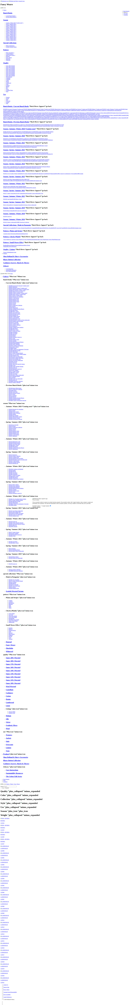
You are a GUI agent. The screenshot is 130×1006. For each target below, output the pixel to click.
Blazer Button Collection (12, 259)
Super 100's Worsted (10, 75)
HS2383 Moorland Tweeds (24, 116)
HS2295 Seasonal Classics (51, 124)
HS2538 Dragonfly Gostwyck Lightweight (12, 154)
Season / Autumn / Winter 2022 (14, 183)
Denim (7, 81)
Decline (38, 507)
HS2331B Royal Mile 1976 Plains (102, 116)
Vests (7, 103)
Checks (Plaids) (10, 54)
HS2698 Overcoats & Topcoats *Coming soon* (13, 109)
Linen (7, 84)
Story (4, 780)
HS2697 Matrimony (28, 109)
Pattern (6, 50)
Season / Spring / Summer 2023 (14, 176)
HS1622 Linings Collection (93, 119)
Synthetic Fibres (9, 90)
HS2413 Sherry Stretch (112, 115)
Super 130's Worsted (10, 72)
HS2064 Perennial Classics (40, 126)
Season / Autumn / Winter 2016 (14, 219)
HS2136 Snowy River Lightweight (25, 119)
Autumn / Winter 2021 (11, 35)
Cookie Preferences (7, 997)
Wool (7, 91)
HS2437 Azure (34, 115)
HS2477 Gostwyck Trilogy (77, 114)
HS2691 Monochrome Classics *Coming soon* (61, 109)
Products (5, 253)
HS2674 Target (21, 131)
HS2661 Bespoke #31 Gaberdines (34, 110)
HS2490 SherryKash (56, 114)
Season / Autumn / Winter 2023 (14, 171)
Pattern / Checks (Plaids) (12, 237)
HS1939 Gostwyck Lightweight (58, 119)
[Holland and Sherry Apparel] (17, 1)
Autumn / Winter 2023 (11, 30)
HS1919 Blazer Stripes (8, 210)
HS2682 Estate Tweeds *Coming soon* (17, 294)
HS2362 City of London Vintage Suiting (62, 116)
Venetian (14, 246)
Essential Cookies (36, 505)
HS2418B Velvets (33, 124)
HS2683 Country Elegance (40, 131)
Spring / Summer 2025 (11, 26)
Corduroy (9, 233)
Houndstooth (32, 239)
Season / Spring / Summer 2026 (14, 136)
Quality (6, 63)
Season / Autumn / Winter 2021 (14, 196)
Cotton (7, 80)
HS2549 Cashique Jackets (60, 112)
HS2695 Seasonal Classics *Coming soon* (41, 109)
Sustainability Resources (11, 270)
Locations (126, 14)
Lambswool (8, 83)
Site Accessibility (7, 994)
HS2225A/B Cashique (109, 117)
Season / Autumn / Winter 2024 (14, 157)
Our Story (126, 13)
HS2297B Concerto (33, 117)
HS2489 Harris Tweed (66, 114)
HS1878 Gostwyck (69, 119)
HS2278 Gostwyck (87, 117)
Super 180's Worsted (10, 67)
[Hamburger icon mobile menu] (5, 1)
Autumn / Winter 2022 (11, 32)
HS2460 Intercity (28, 159)
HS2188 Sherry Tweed (17, 199)
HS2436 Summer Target (42, 115)
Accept (34, 507)
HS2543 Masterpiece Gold (81, 112)
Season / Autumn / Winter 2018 (14, 213)
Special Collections (9, 43)
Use (4, 94)
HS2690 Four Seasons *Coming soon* (79, 109)
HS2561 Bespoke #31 (49, 112)
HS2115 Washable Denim (38, 119)
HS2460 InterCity (7, 115)
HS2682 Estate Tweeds (29, 131)
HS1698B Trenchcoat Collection (80, 119)
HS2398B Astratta (120, 115)
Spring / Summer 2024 (11, 29)
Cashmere (8, 79)
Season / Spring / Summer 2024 (14, 164)
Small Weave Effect (10, 55)
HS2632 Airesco (94, 110)
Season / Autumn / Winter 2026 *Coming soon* (19, 129)
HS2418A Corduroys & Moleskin (99, 115)
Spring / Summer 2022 (11, 33)
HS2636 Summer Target (78, 110)
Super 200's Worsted (10, 65)
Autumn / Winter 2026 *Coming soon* (15, 22)
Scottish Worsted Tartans (11, 47)
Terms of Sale (6, 987)
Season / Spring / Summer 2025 (14, 150)
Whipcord (8, 60)
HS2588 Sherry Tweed (17, 112)
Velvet (7, 89)
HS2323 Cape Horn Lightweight (22, 117)
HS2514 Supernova (33, 114)
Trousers (8, 97)
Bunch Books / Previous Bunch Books (16, 122)
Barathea (5, 245)
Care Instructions (9, 268)
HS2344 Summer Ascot (76, 116)
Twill (11, 246)
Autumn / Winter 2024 (11, 27)
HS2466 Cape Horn (95, 114)
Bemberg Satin (13, 252)
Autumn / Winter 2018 (11, 38)
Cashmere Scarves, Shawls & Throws (16, 263)
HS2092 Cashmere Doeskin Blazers (26, 126)
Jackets (7, 98)
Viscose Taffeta (6, 252)
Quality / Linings (9, 249)
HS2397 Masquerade (34, 116)
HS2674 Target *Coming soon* (20, 110)
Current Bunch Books (11, 15)
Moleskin (18, 233)
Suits (7, 99)
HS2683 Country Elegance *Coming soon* (111, 109)
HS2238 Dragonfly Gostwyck (97, 117)
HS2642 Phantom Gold (68, 110)
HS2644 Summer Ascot (57, 110)
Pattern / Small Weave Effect (13, 242)
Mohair (7, 86)
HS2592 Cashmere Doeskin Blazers (16, 111)
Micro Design (27, 245)
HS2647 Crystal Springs (47, 110)
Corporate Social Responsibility (10, 992)
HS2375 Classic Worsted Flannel (46, 116)
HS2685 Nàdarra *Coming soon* (95, 109)
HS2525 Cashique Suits (12, 114)
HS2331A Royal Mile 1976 (9, 117)
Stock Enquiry (126, 11)
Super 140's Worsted (10, 70)
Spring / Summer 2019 (11, 37)
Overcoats (8, 101)
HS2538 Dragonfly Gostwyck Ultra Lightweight (97, 112)
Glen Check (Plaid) (17, 239)
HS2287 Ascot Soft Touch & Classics (54, 117)
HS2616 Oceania (86, 110)
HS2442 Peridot (14, 115)
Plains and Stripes (10, 52)
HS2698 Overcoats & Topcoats (44, 133)
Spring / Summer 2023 (11, 31)
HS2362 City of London (8, 228)
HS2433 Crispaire (51, 115)
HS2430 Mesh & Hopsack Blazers (62, 115)
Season (5, 20)
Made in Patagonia (10, 45)
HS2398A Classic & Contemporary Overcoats (65, 173)
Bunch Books (7, 13)
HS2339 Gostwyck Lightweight (88, 116)
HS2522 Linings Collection (23, 114)
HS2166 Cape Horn (13, 119)
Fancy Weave (9, 57)
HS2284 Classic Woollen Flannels (76, 117)
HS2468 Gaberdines (87, 114)
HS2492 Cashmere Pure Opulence (45, 114)
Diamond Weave (14, 245)
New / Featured (5, 788)
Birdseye (9, 245)
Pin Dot (8, 246)
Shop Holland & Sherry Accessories (15, 256)
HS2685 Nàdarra (49, 131)
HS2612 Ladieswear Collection (104, 110)
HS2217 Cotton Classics (119, 117)
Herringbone (13, 233)
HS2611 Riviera (114, 110)
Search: (2, 786)
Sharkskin (8, 58)
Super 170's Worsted (10, 68)
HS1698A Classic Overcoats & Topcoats (54, 126)
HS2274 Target (60, 124)
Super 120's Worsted (10, 73)
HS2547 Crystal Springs (71, 112)
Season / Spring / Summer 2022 (14, 190)
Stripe (24, 233)
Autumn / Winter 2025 (11, 25)
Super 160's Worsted (10, 69)
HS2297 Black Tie (42, 117)
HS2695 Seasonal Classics (32, 133)
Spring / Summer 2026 (11, 24)
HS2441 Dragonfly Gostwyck (24, 115)
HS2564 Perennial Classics (39, 112)
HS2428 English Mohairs (75, 115)
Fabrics (4, 10)
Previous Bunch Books (11, 17)
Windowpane (57, 239)
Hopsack (22, 245)
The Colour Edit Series (11, 271)
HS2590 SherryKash (7, 112)
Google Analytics (45, 505)
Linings (8, 85)
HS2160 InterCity (15, 126)
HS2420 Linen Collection (86, 115)
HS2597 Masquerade (32, 147)
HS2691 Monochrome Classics (19, 133)
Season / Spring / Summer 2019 (14, 208)
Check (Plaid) (6, 239)
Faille (19, 245)
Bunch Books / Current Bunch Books (16, 106)
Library (6, 266)
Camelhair (8, 78)
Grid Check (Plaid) (26, 239)
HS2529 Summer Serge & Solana (115, 112)
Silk (7, 87)
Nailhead (5, 246)
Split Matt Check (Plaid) (40, 239)
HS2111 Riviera (47, 119)
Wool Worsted (9, 76)
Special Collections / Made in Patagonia (17, 225)
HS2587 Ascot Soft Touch (27, 112)
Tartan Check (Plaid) (50, 239)
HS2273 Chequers (7, 126)
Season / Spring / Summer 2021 (14, 202)
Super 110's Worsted (10, 74)
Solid (21, 233)
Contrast (5, 233)
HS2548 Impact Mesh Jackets (9, 124)
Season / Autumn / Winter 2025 (14, 143)
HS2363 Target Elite (41, 124)
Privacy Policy (6, 989)
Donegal (8, 56)
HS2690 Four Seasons (8, 133)
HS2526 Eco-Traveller (8, 138)
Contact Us (5, 984)
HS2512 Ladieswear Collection (22, 124)
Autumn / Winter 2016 (11, 40)
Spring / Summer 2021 (11, 36)
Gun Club (11, 239)
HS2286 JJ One (65, 117)
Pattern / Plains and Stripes (12, 231)
